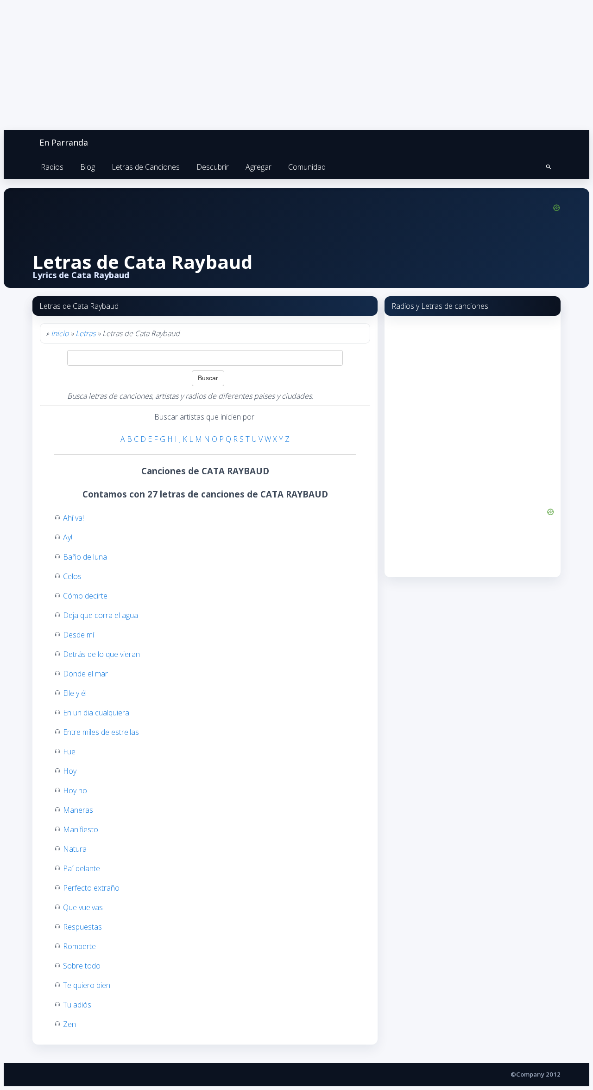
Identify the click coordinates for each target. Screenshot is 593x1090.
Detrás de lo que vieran (101, 654)
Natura (75, 849)
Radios (52, 167)
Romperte (79, 946)
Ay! (67, 537)
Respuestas (82, 927)
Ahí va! (73, 518)
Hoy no (75, 790)
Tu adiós (77, 1005)
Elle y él (75, 693)
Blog (87, 167)
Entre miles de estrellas (101, 732)
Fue (69, 751)
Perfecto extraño (91, 888)
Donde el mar (85, 674)
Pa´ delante (81, 868)
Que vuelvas (83, 907)
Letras (85, 333)
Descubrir (212, 167)
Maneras (78, 810)
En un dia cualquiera (96, 713)
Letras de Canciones (146, 167)
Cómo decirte (85, 596)
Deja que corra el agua (100, 615)
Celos (72, 576)
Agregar (258, 167)
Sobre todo (82, 966)
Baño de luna (85, 557)
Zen (69, 1024)
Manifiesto (80, 829)
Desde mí (78, 635)
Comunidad (307, 167)
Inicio (60, 333)
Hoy (69, 771)
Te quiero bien (86, 985)
